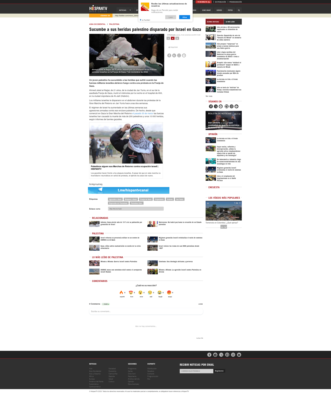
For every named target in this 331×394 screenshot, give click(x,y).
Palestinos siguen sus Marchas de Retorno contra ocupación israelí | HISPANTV (124, 167)
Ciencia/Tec (113, 373)
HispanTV (98, 8)
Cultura (111, 381)
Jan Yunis (179, 199)
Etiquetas (93, 199)
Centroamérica (95, 386)
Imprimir (174, 47)
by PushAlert (146, 20)
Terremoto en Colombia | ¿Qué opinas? (222, 222)
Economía (112, 370)
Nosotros (150, 370)
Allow (184, 17)
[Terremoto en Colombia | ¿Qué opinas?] (224, 211)
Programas (132, 368)
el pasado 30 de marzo (142, 113)
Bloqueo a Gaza (131, 199)
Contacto (150, 373)
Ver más (209, 96)
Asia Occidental (95, 370)
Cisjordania (159, 199)
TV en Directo (202, 1)
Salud (111, 378)
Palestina (114, 24)
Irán (90, 368)
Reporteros (132, 376)
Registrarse (219, 370)
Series (130, 370)
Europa (92, 378)
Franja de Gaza (145, 199)
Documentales (133, 383)
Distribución (220, 1)
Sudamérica (94, 383)
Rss (148, 378)
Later (171, 17)
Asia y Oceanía (94, 373)
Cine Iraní (132, 373)
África (91, 376)
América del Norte (96, 381)
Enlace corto (94, 208)
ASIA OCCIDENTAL (97, 24)
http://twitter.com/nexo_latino (126, 15)
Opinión (131, 381)
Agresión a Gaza (115, 199)
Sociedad (112, 368)
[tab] (215, 22)
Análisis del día (134, 378)
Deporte (112, 376)
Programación (235, 1)
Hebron (170, 199)
